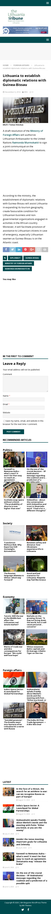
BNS (26, 92)
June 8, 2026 (9, 867)
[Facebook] (28, 910)
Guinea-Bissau (32, 258)
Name (6, 395)
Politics (7, 450)
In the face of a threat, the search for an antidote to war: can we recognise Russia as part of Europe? (31, 792)
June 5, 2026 (9, 887)
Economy (8, 597)
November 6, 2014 (12, 92)
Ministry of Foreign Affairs (18, 263)
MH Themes (26, 905)
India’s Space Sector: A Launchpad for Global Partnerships (27, 808)
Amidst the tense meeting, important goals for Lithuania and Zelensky (31, 842)
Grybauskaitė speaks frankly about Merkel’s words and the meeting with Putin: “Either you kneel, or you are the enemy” (31, 825)
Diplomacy (15, 258)
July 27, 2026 (9, 834)
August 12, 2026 (24, 800)
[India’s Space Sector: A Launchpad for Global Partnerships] (8, 808)
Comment (7, 374)
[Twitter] (22, 910)
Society (7, 523)
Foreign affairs (12, 670)
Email (5, 404)
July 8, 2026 (22, 848)
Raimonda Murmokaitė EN (17, 269)
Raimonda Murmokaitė (25, 142)
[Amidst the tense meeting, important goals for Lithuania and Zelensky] (8, 842)
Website (6, 412)
